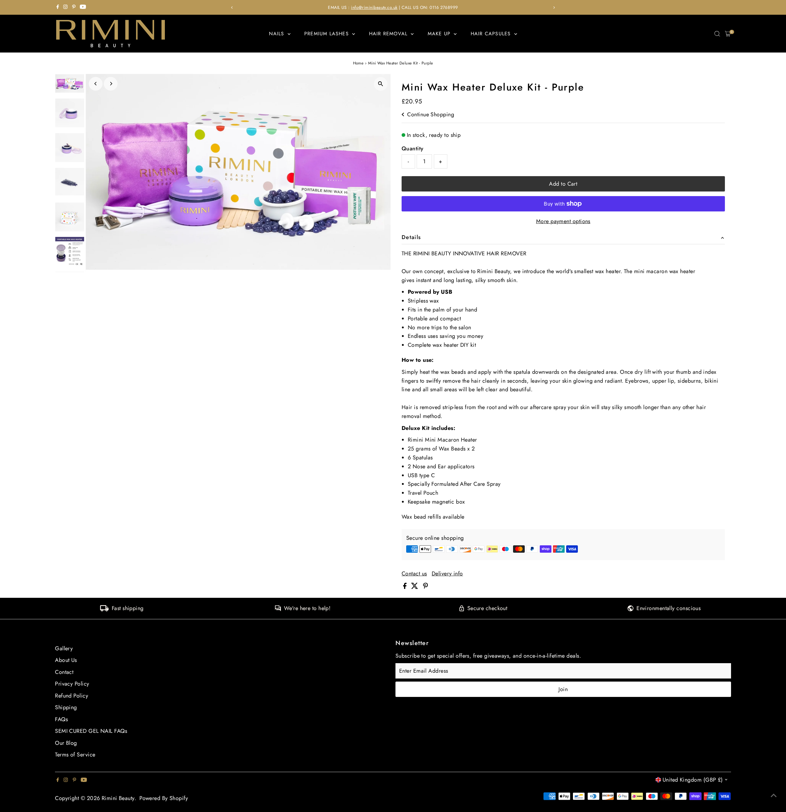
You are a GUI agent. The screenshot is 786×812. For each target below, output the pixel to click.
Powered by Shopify (163, 798)
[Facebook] (57, 7)
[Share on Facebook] (405, 587)
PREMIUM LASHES (327, 33)
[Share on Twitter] (415, 587)
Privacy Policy (72, 684)
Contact (64, 672)
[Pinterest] (74, 7)
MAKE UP (440, 33)
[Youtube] (83, 7)
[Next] (554, 7)
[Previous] (232, 7)
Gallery (64, 648)
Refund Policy (71, 696)
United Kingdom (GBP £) (693, 780)
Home (358, 63)
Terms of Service (75, 755)
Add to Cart (563, 184)
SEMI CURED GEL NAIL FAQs (91, 731)
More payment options (563, 221)
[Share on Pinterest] (425, 587)
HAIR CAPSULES (492, 33)
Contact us (414, 573)
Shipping (66, 707)
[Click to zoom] (380, 84)
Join (563, 689)
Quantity (413, 149)
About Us (66, 660)
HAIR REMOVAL (389, 33)
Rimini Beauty (118, 798)
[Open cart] (728, 34)
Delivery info (447, 573)
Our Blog (66, 743)
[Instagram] (65, 7)
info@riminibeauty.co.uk (374, 7)
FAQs (61, 719)
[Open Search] (717, 34)
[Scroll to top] (774, 795)
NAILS (277, 33)
